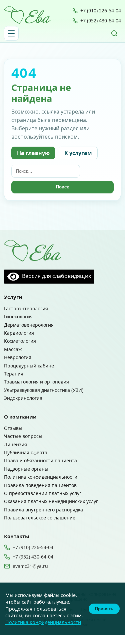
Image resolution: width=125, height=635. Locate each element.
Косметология (20, 341)
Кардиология (19, 333)
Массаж (13, 349)
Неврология (17, 357)
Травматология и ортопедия (36, 381)
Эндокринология (23, 398)
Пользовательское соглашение (39, 517)
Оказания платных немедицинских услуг (51, 501)
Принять (104, 608)
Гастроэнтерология (26, 308)
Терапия (13, 373)
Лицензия (15, 444)
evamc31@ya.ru (30, 566)
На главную (33, 153)
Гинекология (18, 316)
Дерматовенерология (29, 325)
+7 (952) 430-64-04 (100, 21)
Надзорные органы (26, 469)
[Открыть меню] (11, 33)
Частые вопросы (23, 436)
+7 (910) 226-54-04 (100, 11)
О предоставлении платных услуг (42, 493)
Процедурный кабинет (30, 365)
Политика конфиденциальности (40, 477)
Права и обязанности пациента (40, 460)
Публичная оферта (25, 452)
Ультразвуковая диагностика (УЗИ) (43, 390)
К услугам (78, 153)
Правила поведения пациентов (40, 485)
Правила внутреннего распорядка (43, 509)
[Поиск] (114, 33)
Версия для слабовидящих (55, 276)
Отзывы (13, 428)
